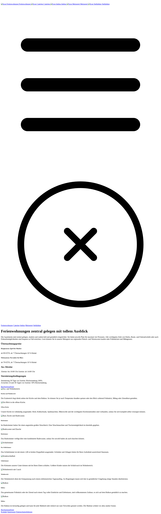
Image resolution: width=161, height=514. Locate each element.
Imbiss (22, 325)
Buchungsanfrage (7, 387)
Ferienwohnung (7, 325)
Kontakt (4, 512)
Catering (16, 325)
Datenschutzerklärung (24, 512)
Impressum (11, 512)
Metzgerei (29, 325)
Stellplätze (37, 325)
